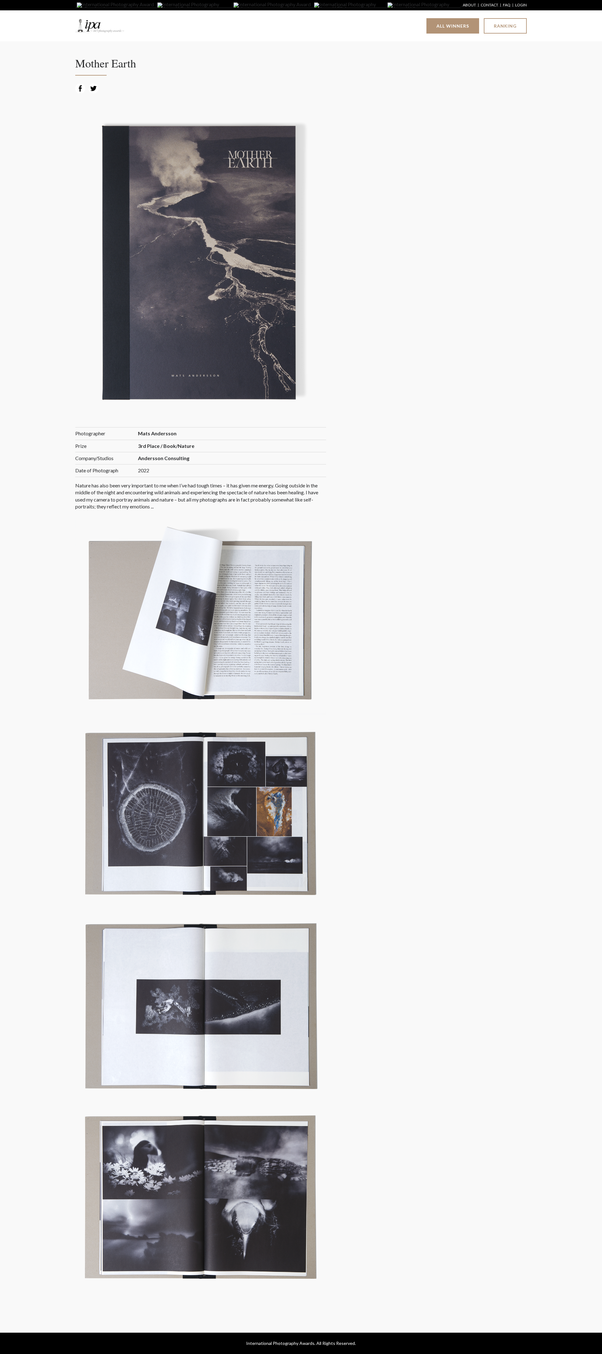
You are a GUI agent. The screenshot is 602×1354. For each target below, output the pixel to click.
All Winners (452, 26)
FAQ (506, 5)
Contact (489, 5)
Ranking (505, 26)
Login (521, 5)
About (469, 5)
